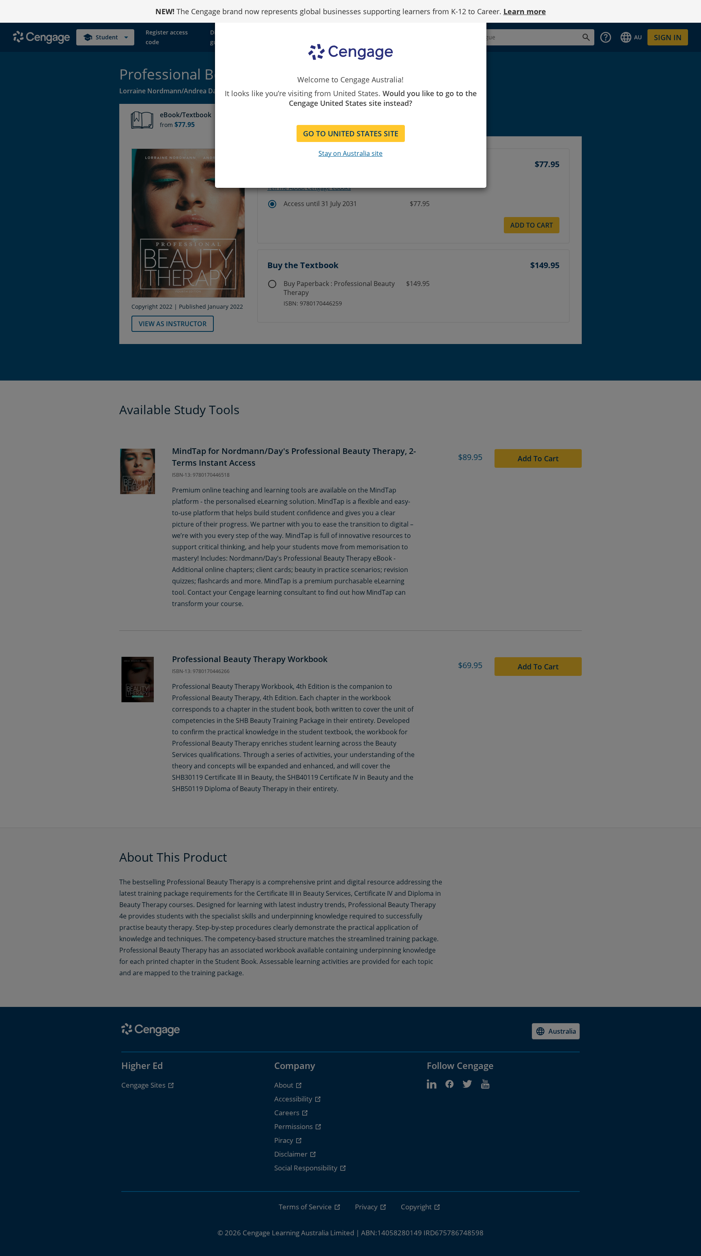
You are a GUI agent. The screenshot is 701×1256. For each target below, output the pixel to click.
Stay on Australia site (350, 153)
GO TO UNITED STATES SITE (350, 133)
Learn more (524, 11)
